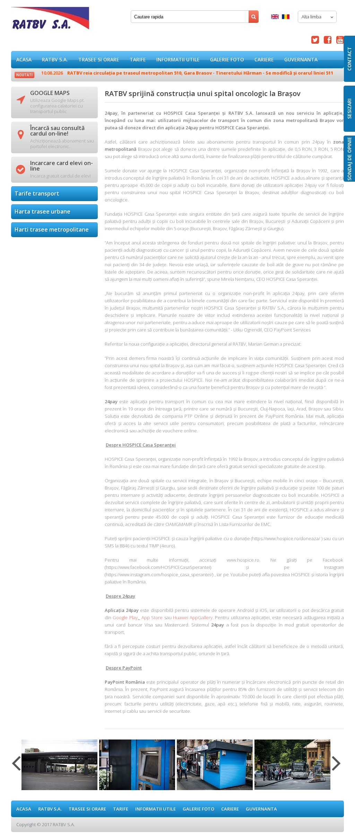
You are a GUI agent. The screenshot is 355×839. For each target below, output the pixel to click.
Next (336, 767)
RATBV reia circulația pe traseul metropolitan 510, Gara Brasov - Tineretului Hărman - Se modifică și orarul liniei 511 (187, 73)
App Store (152, 617)
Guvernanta (301, 59)
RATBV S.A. (55, 59)
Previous (16, 767)
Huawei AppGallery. (193, 617)
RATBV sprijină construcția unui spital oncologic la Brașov (50, 20)
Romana (285, 16)
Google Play (125, 617)
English (275, 16)
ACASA (24, 59)
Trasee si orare (98, 59)
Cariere (264, 59)
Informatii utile (178, 59)
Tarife (138, 59)
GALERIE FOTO (227, 59)
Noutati (24, 74)
